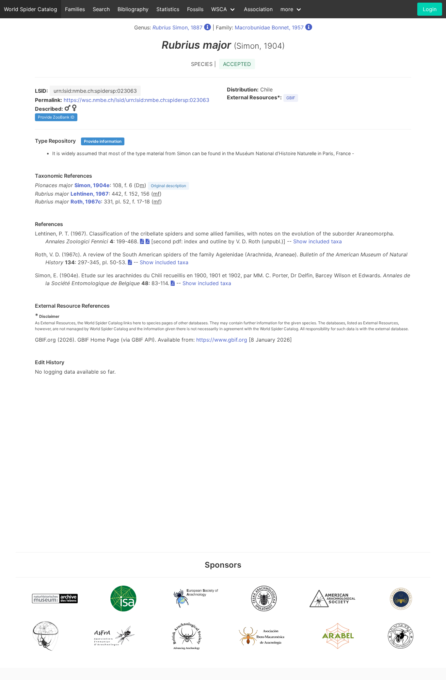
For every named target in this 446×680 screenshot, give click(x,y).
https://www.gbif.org (221, 339)
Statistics (167, 9)
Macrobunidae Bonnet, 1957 (269, 27)
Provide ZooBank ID (56, 117)
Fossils (195, 9)
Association (258, 9)
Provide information (102, 141)
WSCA (219, 9)
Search (101, 9)
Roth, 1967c (86, 201)
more (286, 9)
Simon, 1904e (92, 185)
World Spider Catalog (30, 9)
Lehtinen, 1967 (90, 193)
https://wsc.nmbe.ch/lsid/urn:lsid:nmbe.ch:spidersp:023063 (136, 100)
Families (75, 9)
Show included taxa (317, 241)
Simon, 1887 (177, 27)
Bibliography (133, 9)
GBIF (290, 97)
